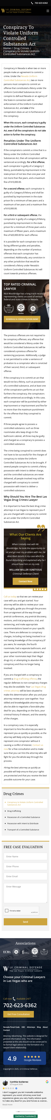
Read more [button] (7, 1105)
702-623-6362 (20, 1005)
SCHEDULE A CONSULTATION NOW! (22, 319)
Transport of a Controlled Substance (23, 829)
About (45, 1027)
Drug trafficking (14, 811)
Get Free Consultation (18, 1014)
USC (23, 1027)
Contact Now (25, 581)
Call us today (10, 596)
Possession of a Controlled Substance (23, 817)
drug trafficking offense (25, 678)
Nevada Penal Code (11, 1027)
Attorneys (31, 1027)
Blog (39, 1027)
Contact (6, 1030)
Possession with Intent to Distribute (22, 823)
